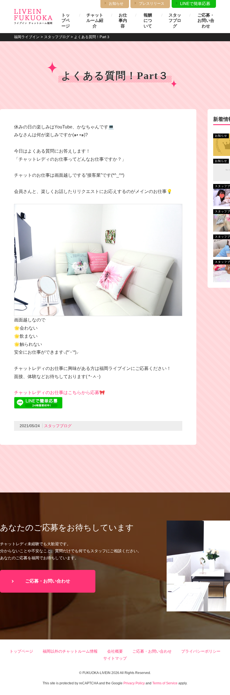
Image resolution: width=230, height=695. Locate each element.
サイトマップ (115, 658)
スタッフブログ (175, 20)
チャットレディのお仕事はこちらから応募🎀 (59, 392)
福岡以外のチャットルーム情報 (70, 651)
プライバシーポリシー (200, 651)
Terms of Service (165, 683)
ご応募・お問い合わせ (205, 20)
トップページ (65, 20)
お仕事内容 (123, 20)
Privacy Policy (134, 683)
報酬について (148, 20)
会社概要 (115, 651)
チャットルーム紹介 (94, 20)
